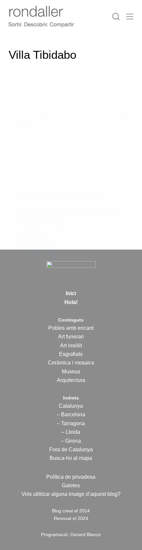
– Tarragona (71, 423)
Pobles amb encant (70, 328)
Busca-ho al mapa (71, 458)
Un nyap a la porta (62, 196)
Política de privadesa (70, 477)
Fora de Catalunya (71, 449)
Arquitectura (71, 380)
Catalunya (71, 406)
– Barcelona (71, 414)
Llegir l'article (37, 254)
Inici (71, 293)
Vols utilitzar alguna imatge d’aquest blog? (71, 494)
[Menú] (129, 16)
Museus (71, 371)
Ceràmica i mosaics (71, 362)
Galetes (71, 485)
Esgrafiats (71, 354)
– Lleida (70, 432)
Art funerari (71, 336)
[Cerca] (116, 16)
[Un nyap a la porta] (71, 145)
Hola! (71, 302)
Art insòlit (71, 345)
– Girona (71, 441)
